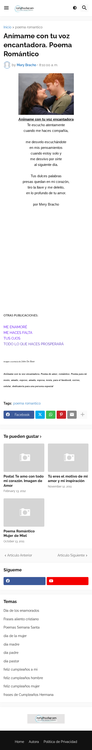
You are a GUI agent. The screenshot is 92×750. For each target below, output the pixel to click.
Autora (34, 742)
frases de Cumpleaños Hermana (29, 695)
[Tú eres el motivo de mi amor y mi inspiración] (68, 458)
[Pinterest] (61, 415)
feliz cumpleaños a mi (21, 669)
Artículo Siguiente (71, 555)
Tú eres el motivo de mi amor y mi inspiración (68, 478)
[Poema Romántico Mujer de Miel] (24, 512)
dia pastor (11, 661)
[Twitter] (40, 415)
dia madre (11, 644)
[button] (6, 8)
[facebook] (25, 581)
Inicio (7, 27)
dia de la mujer (15, 636)
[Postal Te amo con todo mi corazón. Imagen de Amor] (24, 458)
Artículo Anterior (19, 555)
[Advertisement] (46, 265)
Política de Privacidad (60, 742)
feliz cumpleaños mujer (22, 686)
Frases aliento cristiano (21, 619)
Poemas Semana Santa (22, 627)
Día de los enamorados (21, 610)
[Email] (72, 415)
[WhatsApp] (50, 415)
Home (19, 742)
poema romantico (28, 27)
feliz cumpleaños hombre (23, 678)
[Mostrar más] (82, 415)
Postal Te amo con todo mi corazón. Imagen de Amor (24, 481)
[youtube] (68, 581)
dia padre (11, 653)
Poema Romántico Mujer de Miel (19, 533)
